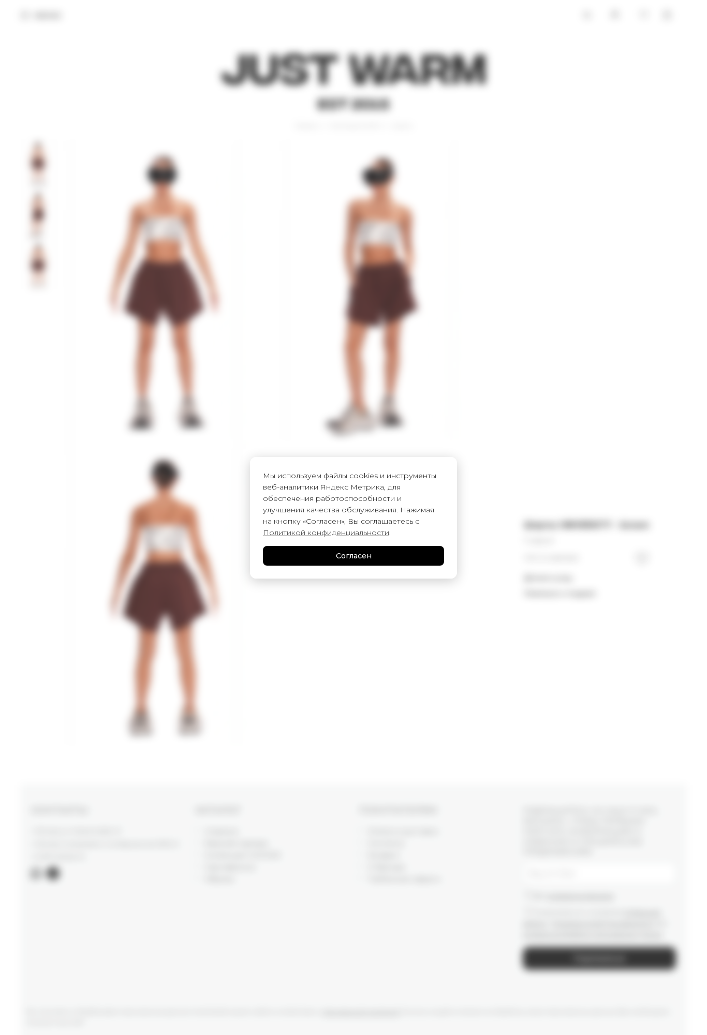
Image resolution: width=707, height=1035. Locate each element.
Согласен (354, 555)
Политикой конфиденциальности (326, 532)
